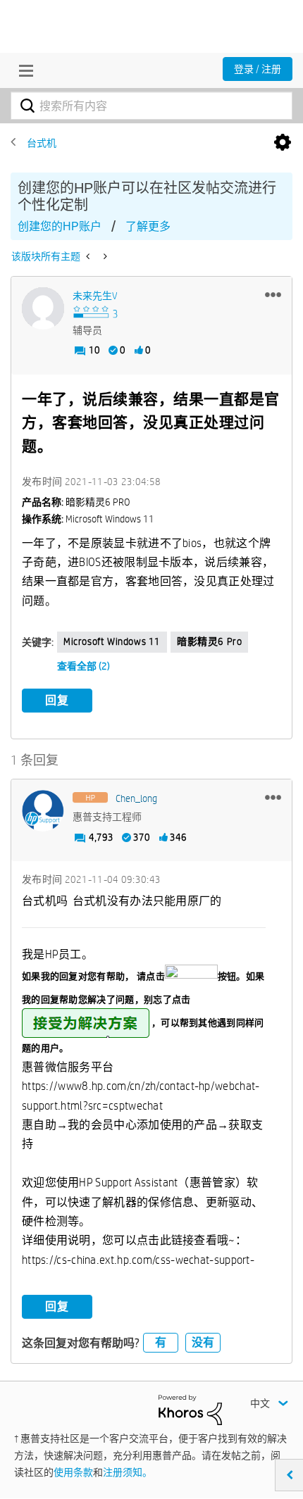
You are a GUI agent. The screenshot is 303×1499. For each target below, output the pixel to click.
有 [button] (160, 1342)
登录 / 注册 (257, 69)
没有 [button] (203, 1342)
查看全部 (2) (83, 666)
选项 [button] (282, 143)
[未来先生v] (43, 308)
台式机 (41, 143)
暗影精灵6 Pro (209, 641)
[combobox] (151, 106)
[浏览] (23, 70)
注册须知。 (127, 1472)
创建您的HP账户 (59, 226)
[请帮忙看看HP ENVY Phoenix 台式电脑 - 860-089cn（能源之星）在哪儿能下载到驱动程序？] (89, 256)
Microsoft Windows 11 (112, 641)
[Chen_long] (43, 811)
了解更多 (148, 226)
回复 (57, 700)
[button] (273, 294)
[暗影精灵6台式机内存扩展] (104, 256)
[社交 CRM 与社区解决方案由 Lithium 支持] (190, 1409)
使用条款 (73, 1472)
